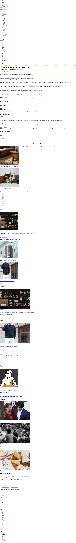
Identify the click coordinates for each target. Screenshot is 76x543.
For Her (3, 61)
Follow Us (1, 6)
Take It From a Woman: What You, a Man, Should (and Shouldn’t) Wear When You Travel (10, 239)
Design (4, 30)
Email (8, 353)
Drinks (2, 512)
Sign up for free (15, 191)
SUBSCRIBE (3, 198)
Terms (2, 536)
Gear (49, 146)
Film (3, 27)
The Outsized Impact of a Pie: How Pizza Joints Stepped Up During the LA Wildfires (11, 396)
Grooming (3, 47)
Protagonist (3, 505)
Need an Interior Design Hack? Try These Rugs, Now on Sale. (9, 166)
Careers (2, 538)
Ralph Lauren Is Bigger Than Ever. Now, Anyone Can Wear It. (7, 281)
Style (3, 16)
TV (3, 28)
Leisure (2, 1)
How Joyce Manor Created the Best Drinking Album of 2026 (8, 388)
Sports (2, 527)
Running (4, 24)
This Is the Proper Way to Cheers (4, 392)
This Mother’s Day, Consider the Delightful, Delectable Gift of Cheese (9, 471)
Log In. (1, 209)
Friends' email (1, 479)
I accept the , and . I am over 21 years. (10, 355)
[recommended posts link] (2, 365)
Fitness (4, 22)
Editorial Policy (3, 534)
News (0, 283)
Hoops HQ (3, 5)
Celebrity (1, 420)
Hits (2, 502)
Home (2, 59)
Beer (0, 387)
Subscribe (4, 6)
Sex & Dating (5, 25)
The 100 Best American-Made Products (9, 188)
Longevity (4, 23)
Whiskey (1, 366)
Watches (4, 19)
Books (2, 54)
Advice (2, 521)
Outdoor (4, 35)
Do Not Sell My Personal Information (6, 540)
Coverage (3, 503)
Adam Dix (69, 128)
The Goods (3, 3)
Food (3, 17)
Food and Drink (5, 34)
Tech (3, 36)
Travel (4, 18)
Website (1, 83)
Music (4, 26)
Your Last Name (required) (10, 476)
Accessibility (3, 539)
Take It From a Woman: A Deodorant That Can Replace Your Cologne (8, 260)
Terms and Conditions (6, 355)
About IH (3, 533)
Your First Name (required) (10, 475)
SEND (1, 480)
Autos (4, 20)
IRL (2, 504)
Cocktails (1, 234)
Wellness (3, 2)
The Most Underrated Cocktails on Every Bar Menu (6, 235)
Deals (2, 4)
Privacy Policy (12, 355)
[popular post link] (9, 229)
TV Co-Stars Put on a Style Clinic (4, 422)
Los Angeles (1, 65)
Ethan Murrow (66, 128)
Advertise (3, 535)
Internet (4, 29)
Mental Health (3, 519)
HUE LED (62, 115)
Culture (5, 65)
